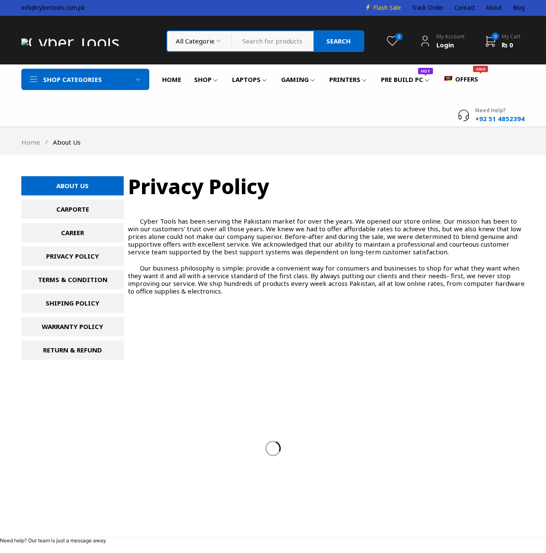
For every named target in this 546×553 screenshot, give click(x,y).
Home (30, 142)
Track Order (428, 7)
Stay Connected (384, 382)
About (494, 7)
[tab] (72, 185)
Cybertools (45, 522)
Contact (464, 7)
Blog (519, 7)
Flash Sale (387, 7)
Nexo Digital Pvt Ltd (327, 523)
